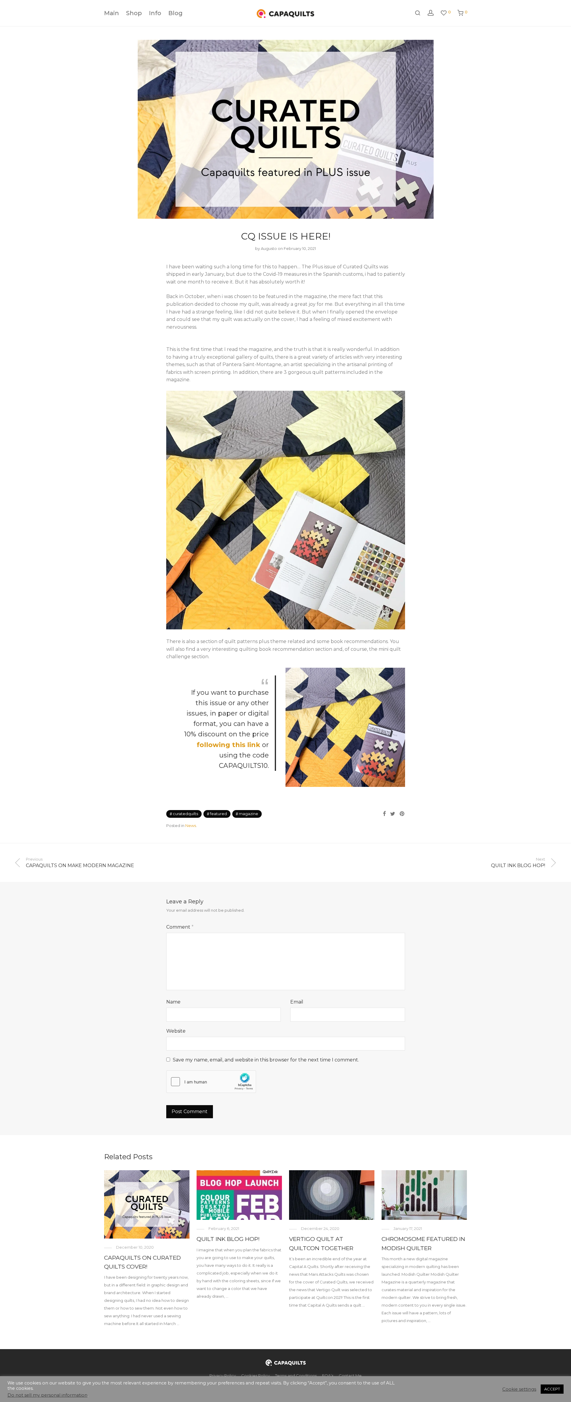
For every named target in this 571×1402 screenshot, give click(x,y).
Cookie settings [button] (519, 1389)
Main (111, 13)
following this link (229, 745)
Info (155, 13)
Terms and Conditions (296, 1375)
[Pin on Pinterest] (402, 814)
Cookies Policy (255, 1375)
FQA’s (327, 1375)
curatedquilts (185, 813)
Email (296, 1002)
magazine (248, 813)
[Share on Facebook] (384, 814)
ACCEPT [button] (552, 1389)
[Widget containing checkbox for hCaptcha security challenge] (211, 1081)
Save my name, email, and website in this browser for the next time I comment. (266, 1060)
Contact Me (350, 1375)
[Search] (417, 13)
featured (218, 813)
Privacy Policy (222, 1375)
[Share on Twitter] (392, 814)
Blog (175, 13)
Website (176, 1031)
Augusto (269, 248)
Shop (134, 13)
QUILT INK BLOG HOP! (228, 1239)
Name (173, 1002)
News (190, 825)
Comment (180, 927)
